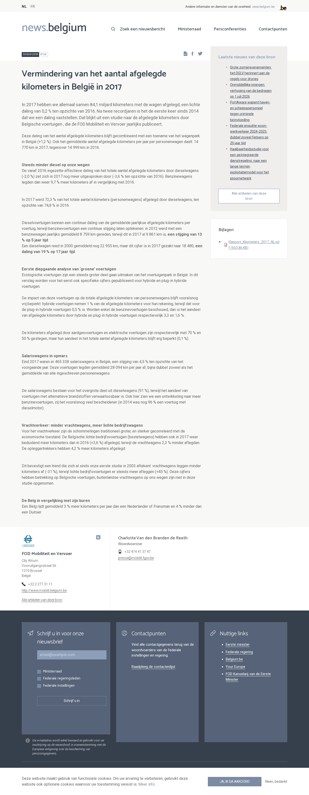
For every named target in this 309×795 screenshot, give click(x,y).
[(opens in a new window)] (191, 53)
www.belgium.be (263, 6)
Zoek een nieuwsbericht (142, 29)
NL (24, 6)
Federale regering (239, 652)
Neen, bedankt (276, 781)
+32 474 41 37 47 (138, 552)
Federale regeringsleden (61, 678)
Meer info (146, 784)
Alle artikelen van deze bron (249, 196)
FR (32, 6)
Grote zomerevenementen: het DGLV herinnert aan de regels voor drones (251, 73)
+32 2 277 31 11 (40, 584)
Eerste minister (238, 644)
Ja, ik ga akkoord (235, 781)
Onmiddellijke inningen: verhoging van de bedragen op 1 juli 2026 (251, 90)
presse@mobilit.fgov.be (136, 558)
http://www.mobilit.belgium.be (44, 590)
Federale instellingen (59, 686)
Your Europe (235, 667)
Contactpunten (273, 29)
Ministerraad (189, 29)
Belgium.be (234, 659)
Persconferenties (230, 29)
